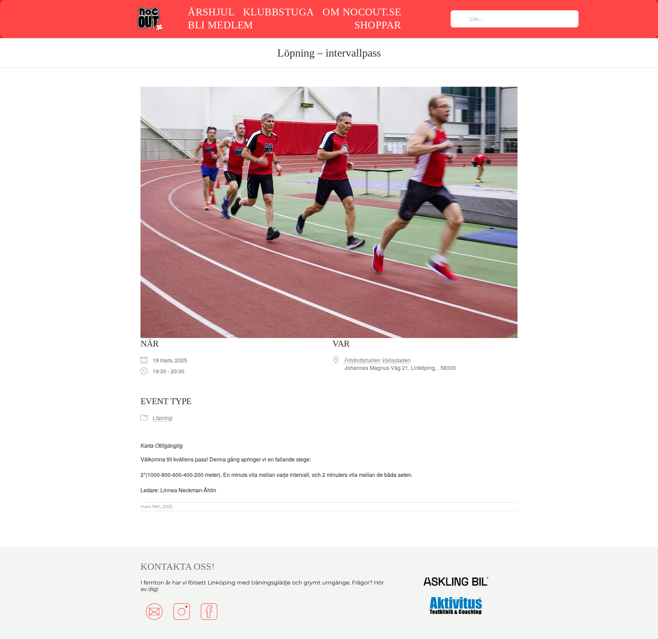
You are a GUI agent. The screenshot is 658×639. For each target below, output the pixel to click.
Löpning (162, 418)
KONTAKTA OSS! (178, 566)
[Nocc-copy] (149, 8)
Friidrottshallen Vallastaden (377, 360)
